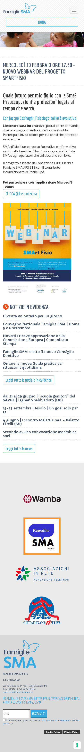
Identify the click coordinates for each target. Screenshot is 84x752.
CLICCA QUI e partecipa (21, 193)
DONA (42, 22)
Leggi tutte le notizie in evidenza (28, 379)
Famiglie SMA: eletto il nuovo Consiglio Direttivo (38, 353)
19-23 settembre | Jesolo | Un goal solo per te (40, 410)
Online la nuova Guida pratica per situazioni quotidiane (33, 365)
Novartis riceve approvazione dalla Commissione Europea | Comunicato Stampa (35, 340)
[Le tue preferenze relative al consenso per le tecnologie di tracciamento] (77, 745)
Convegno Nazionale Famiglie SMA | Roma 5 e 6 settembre (41, 326)
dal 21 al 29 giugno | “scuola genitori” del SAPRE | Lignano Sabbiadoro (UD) (39, 398)
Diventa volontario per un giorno (32, 316)
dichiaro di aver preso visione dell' (41, 722)
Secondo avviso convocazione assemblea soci (39, 434)
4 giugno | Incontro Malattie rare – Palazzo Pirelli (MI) (41, 422)
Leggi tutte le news (18, 448)
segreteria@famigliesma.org (18, 691)
